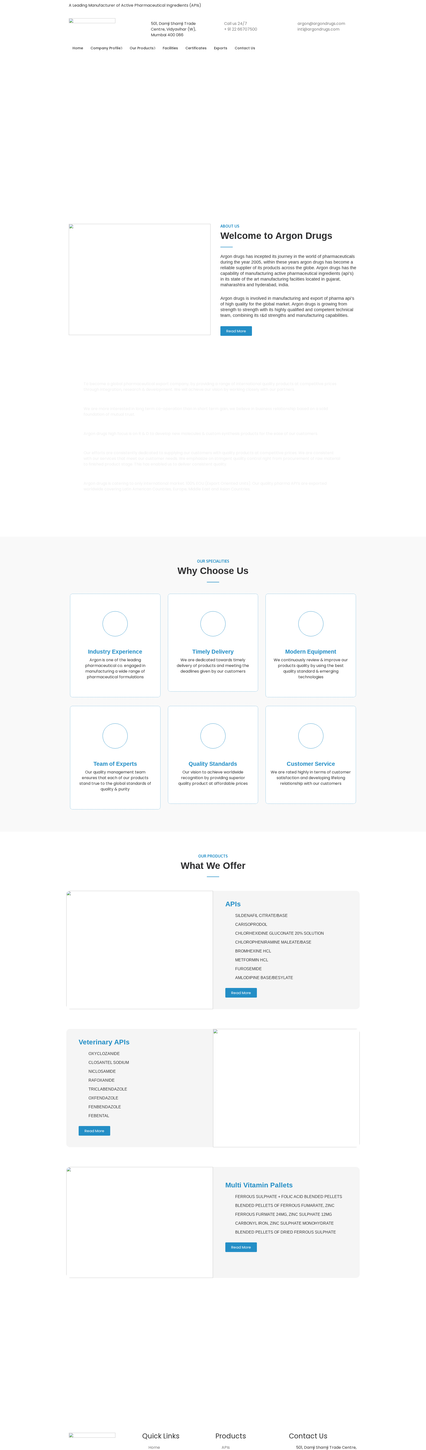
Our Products (142, 48)
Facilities (170, 48)
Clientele (100, 477)
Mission (99, 402)
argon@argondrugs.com (321, 23)
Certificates (196, 48)
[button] (213, 378)
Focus (98, 427)
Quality (98, 447)
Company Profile (105, 48)
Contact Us (245, 48)
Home (77, 48)
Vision (98, 378)
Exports (220, 48)
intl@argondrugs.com (318, 29)
